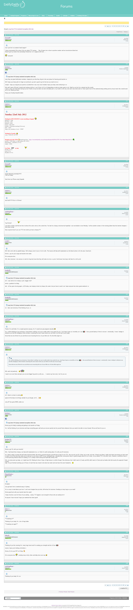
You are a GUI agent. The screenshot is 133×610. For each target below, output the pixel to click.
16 (119, 26)
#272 (127, 64)
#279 (127, 294)
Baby (43, 15)
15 (116, 26)
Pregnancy (24, 15)
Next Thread (71, 591)
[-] (108, 26)
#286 (127, 505)
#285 (127, 471)
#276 (127, 208)
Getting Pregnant (14, 15)
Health (58, 15)
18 (123, 26)
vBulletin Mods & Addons (56, 605)
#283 (127, 410)
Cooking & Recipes (82, 15)
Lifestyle (65, 15)
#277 (127, 238)
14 (114, 26)
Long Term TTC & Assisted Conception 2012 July (20, 29)
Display (125, 31)
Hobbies (72, 15)
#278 (127, 267)
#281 (127, 344)
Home (5, 15)
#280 (127, 316)
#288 (127, 563)
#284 (127, 436)
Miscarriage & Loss (34, 15)
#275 (127, 187)
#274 (127, 160)
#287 (127, 532)
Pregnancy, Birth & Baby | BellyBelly (118, 598)
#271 (127, 34)
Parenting (50, 15)
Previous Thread (63, 591)
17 (121, 26)
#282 (127, 382)
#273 (127, 101)
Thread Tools (119, 31)
